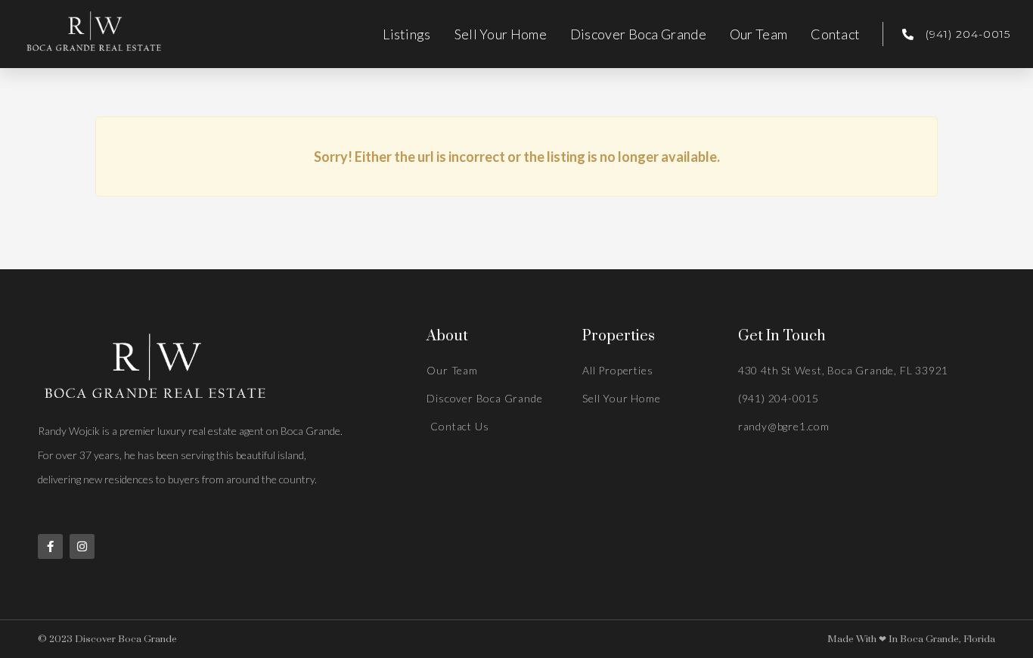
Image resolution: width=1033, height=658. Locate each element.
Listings (406, 34)
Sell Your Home (500, 34)
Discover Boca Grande (638, 34)
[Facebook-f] (50, 546)
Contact (835, 34)
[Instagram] (82, 546)
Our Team (758, 34)
